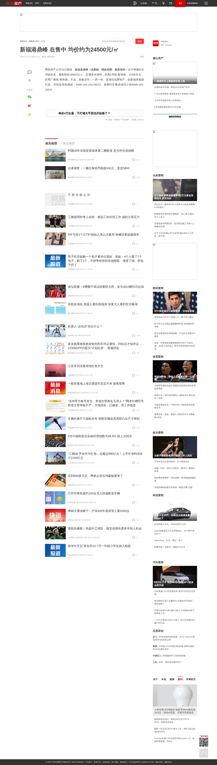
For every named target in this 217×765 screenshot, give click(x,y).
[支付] (164, 3)
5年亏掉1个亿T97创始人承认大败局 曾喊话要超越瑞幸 (103, 234)
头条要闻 (158, 175)
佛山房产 (158, 58)
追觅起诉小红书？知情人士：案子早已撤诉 (174, 317)
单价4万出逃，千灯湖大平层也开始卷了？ (84, 113)
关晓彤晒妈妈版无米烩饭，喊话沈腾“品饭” (173, 487)
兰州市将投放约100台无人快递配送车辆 (94, 493)
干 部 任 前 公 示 (79, 194)
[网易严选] (155, 3)
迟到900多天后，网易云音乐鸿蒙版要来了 (95, 475)
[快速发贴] (29, 72)
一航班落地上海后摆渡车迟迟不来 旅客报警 (96, 383)
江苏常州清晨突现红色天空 (85, 366)
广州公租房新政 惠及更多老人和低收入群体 (174, 94)
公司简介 (88, 762)
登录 (180, 3)
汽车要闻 (158, 562)
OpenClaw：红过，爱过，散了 (168, 540)
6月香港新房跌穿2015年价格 (167, 107)
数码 (180, 679)
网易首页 (29, 3)
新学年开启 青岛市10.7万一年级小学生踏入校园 (99, 546)
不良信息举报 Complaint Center (141, 762)
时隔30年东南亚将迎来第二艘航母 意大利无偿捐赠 (101, 150)
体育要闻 (158, 356)
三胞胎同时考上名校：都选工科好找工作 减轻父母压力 (104, 217)
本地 (163, 679)
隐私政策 (123, 762)
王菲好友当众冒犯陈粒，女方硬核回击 (171, 461)
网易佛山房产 (34, 41)
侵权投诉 (168, 762)
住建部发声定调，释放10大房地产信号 (172, 87)
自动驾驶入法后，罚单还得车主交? (170, 524)
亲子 (155, 679)
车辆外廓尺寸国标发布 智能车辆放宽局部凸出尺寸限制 (104, 418)
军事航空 (191, 679)
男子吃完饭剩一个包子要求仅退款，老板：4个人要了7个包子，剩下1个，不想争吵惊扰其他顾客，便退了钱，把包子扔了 (105, 260)
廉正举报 (159, 762)
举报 (142, 57)
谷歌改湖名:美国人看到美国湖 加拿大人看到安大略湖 (103, 304)
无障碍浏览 (47, 3)
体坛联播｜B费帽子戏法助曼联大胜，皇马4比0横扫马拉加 (106, 286)
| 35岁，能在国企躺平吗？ (167, 662)
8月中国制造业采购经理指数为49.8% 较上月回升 (100, 436)
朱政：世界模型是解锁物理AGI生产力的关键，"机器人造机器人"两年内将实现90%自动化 (174, 346)
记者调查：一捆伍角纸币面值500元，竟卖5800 (98, 168)
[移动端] (135, 3)
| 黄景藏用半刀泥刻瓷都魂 (169, 655)
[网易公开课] (144, 3)
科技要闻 (158, 495)
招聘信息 (106, 762)
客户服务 (115, 762)
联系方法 (97, 762)
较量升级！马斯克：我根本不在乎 (169, 547)
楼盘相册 (106, 69)
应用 (37, 3)
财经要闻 (158, 288)
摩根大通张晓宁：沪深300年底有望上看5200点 (98, 511)
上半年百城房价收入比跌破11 (167, 100)
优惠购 (95, 69)
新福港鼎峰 (81, 69)
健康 (172, 679)
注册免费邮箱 (192, 3)
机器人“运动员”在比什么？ (85, 326)
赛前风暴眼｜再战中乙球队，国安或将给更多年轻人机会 (105, 528)
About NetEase (78, 762)
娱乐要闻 (158, 432)
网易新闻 (164, 42)
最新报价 (120, 69)
